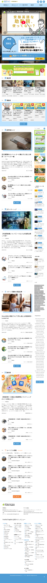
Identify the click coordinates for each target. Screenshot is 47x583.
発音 (37, 302)
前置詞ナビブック (39, 530)
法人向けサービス (7, 548)
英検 (42, 303)
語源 (35, 310)
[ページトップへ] (44, 576)
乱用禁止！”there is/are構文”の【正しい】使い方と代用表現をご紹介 (39, 224)
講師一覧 (40, 381)
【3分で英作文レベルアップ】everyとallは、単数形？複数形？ (39, 249)
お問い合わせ (6, 545)
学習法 (39, 300)
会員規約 (16, 529)
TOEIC (36, 289)
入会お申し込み (17, 525)
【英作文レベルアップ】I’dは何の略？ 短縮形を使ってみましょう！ (39, 192)
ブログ (5, 534)
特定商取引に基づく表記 (8, 542)
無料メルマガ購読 (18, 526)
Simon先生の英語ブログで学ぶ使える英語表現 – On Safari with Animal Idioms (39, 269)
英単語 (43, 302)
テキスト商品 (37, 523)
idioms (36, 288)
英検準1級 (43, 305)
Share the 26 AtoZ (39, 550)
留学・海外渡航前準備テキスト (40, 545)
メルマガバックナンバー (19, 539)
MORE (23, 123)
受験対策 (26, 535)
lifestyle (41, 288)
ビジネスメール (37, 293)
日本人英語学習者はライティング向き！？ (39, 244)
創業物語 (5, 536)
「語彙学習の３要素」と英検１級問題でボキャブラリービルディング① (39, 238)
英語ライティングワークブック (40, 542)
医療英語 (36, 300)
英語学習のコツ (6, 5)
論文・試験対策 (28, 533)
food (41, 286)
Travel (38, 289)
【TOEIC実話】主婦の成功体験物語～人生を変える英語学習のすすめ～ (39, 205)
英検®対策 (26, 539)
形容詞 (42, 300)
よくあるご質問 (17, 531)
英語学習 (38, 306)
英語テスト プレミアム (40, 547)
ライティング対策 (37, 296)
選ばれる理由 (6, 529)
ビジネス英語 (42, 293)
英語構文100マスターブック (40, 535)
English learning (37, 286)
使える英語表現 (37, 299)
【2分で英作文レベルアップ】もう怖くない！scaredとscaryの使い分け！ (39, 212)
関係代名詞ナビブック (40, 531)
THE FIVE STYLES (39, 537)
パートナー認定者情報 (19, 542)
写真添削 (26, 530)
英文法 (39, 303)
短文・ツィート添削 (28, 531)
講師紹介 (5, 532)
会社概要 (5, 537)
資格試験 (38, 310)
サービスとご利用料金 (8, 526)
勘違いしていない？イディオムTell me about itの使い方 (39, 198)
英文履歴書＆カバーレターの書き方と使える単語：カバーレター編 (39, 262)
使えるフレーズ (42, 298)
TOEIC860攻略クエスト (29, 561)
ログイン (16, 536)
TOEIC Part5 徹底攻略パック (29, 565)
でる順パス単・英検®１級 (29, 542)
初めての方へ (6, 525)
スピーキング (41, 292)
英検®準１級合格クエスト (29, 545)
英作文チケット (28, 525)
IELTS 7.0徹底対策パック (29, 570)
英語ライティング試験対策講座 (29, 553)
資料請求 (5, 546)
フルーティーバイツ (39, 556)
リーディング (37, 298)
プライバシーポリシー (8, 539)
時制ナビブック (38, 528)
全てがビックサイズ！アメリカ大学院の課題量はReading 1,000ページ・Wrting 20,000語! (39, 231)
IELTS (38, 288)
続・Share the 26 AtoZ (40, 551)
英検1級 (36, 305)
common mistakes (37, 285)
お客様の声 (6, 531)
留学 (35, 302)
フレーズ (36, 295)
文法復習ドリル (38, 554)
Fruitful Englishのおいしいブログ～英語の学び (23, 575)
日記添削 (26, 526)
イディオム (36, 292)
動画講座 (40, 5)
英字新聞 (36, 303)
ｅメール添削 (27, 528)
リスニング (43, 296)
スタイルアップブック (40, 557)
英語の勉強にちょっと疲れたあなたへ (39, 217)
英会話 (40, 302)
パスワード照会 (17, 538)
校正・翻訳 (27, 536)
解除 (15, 528)
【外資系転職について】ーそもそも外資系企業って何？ (39, 275)
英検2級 (39, 305)
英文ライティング (15, 5)
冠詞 (41, 299)
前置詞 (44, 299)
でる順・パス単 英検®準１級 (29, 548)
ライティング (40, 295)
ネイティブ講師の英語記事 (23, 5)
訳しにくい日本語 (37, 309)
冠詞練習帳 (38, 526)
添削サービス (27, 523)
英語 (35, 306)
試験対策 (32, 5)
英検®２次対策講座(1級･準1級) (29, 556)
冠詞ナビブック (38, 525)
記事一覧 (17, 496)
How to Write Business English (40, 539)
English (42, 285)
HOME (4, 523)
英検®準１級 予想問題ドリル (29, 550)
